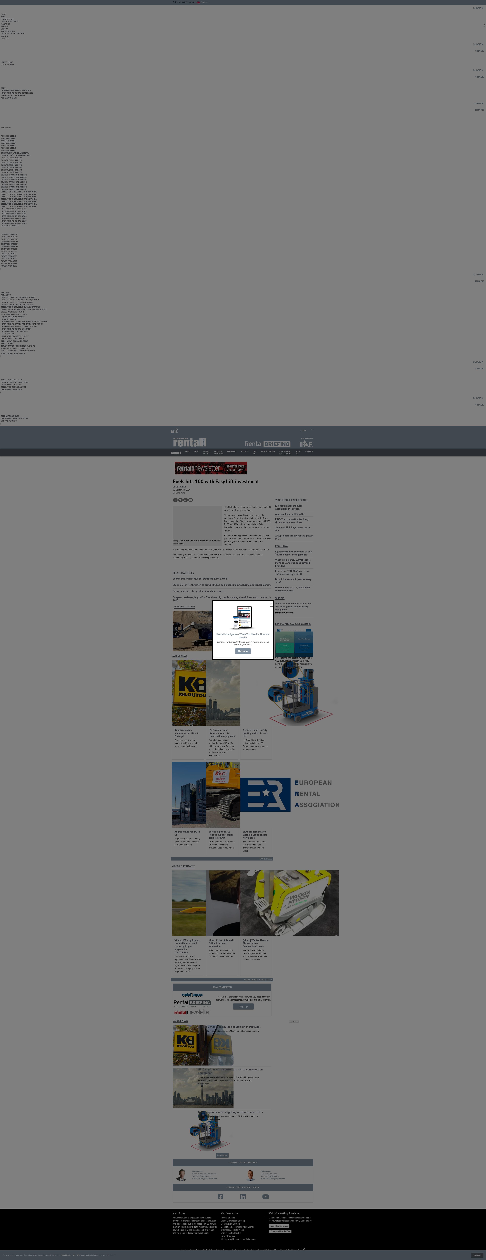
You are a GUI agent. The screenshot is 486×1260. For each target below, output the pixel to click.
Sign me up (243, 651)
